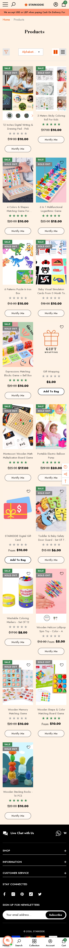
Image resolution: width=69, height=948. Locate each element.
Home (6, 20)
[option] (34, 14)
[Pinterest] (22, 894)
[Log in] (55, 4)
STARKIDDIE (39, 931)
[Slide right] (32, 115)
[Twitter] (39, 894)
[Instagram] (13, 894)
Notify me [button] (18, 149)
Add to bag (51, 391)
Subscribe (55, 915)
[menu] (5, 4)
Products (19, 20)
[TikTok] (31, 894)
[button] (13, 4)
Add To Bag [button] (18, 560)
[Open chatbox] (8, 941)
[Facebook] (4, 894)
